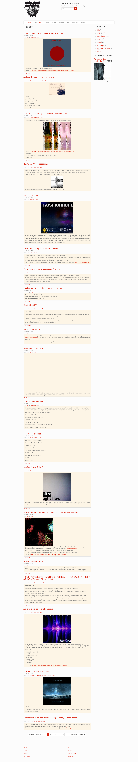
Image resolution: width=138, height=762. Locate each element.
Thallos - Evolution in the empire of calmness (42, 288)
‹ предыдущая (39, 734)
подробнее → (27, 73)
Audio (28, 37)
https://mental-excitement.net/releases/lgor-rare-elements (48, 555)
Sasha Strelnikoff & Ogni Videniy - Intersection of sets (46, 113)
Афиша (28, 273)
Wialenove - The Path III (33, 348)
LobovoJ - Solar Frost (32, 433)
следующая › (74, 734)
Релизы (47, 22)
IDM (31, 252)
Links (68, 22)
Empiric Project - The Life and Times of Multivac (43, 33)
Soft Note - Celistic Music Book (36, 671)
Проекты (32, 80)
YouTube (26, 753)
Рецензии (45, 582)
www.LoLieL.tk (79, 321)
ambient (99, 51)
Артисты (54, 22)
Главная (29, 22)
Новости (41, 22)
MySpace (26, 750)
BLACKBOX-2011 (30, 305)
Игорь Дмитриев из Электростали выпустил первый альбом (50, 512)
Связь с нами (75, 22)
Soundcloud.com (72, 756)
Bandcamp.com (28, 748)
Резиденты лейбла (35, 37)
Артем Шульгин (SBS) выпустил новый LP (41, 248)
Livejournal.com (72, 753)
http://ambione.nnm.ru (31, 338)
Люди (31, 352)
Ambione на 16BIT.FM (102, 36)
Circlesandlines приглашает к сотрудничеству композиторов (50, 717)
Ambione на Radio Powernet (104, 48)
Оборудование (38, 308)
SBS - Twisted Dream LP (82, 262)
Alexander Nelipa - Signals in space (38, 609)
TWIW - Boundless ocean (33, 401)
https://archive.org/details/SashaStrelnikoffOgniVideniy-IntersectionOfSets (53, 151)
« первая (31, 734)
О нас (35, 22)
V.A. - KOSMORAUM (31, 195)
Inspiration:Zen (100, 61)
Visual (31, 675)
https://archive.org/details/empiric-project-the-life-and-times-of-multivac (52, 70)
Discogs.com (71, 748)
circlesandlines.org (65, 728)
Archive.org (27, 756)
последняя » (82, 734)
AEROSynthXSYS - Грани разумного (38, 77)
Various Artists (100, 59)
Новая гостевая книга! (33, 561)
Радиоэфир (61, 22)
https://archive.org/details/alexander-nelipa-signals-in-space (49, 665)
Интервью (36, 582)
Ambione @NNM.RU (32, 329)
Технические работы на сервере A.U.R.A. (41, 269)
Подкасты (99, 47)
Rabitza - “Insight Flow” (33, 467)
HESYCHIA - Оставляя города (35, 164)
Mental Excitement (71, 549)
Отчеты (99, 44)
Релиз (41, 37)
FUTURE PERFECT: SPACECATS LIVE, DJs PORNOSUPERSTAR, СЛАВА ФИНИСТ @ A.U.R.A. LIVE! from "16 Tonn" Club (56, 578)
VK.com (70, 750)
